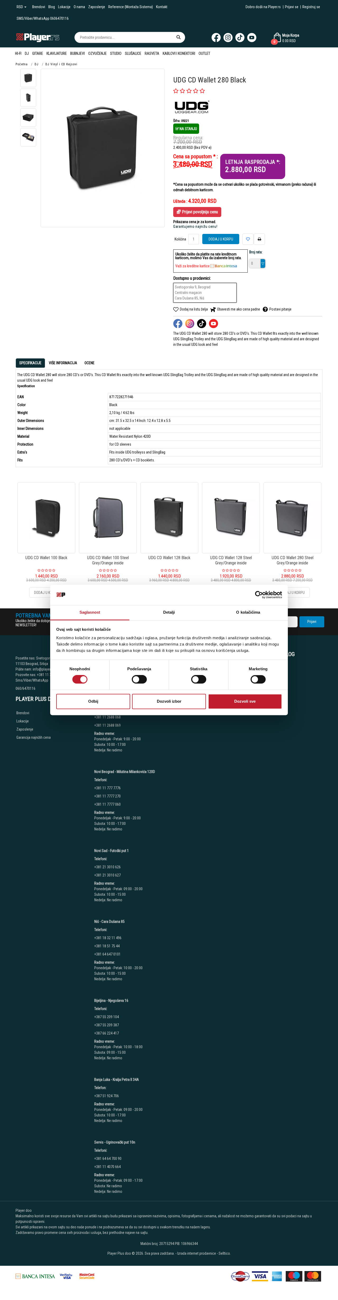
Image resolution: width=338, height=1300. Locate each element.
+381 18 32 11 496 (107, 938)
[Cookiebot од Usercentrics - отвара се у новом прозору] (259, 595)
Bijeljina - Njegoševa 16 (111, 1000)
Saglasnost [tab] (89, 612)
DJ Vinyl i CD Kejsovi (61, 64)
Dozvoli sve (245, 701)
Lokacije (64, 7)
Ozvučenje (97, 53)
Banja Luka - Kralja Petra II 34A (116, 1079)
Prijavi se (291, 7)
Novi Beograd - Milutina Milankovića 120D (124, 772)
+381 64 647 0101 (107, 954)
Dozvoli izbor (169, 701)
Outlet (204, 53)
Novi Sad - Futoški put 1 (111, 851)
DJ (27, 53)
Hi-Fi (18, 53)
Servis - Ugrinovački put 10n (114, 1142)
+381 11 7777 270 (107, 796)
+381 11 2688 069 (107, 725)
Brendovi (38, 7)
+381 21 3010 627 (107, 875)
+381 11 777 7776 (107, 788)
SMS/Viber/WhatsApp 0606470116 (43, 18)
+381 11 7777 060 (107, 804)
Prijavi (311, 621)
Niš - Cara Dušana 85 (109, 921)
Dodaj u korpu (221, 239)
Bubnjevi (77, 53)
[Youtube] (252, 37)
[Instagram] (228, 37)
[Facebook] (216, 37)
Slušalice (133, 53)
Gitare (37, 53)
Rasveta (152, 53)
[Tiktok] (240, 37)
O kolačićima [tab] (248, 612)
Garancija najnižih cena (33, 737)
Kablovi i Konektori (179, 53)
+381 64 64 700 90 (107, 1158)
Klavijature (56, 53)
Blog (51, 7)
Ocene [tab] (89, 363)
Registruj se (311, 7)
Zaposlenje (96, 7)
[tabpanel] (169, 418)
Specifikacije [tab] (30, 363)
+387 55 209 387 (106, 1025)
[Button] (178, 37)
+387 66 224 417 (106, 1033)
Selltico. (225, 1253)
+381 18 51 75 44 (107, 946)
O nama (79, 7)
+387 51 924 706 (106, 1096)
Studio (115, 53)
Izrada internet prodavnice (196, 1253)
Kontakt (161, 7)
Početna (22, 64)
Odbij (93, 701)
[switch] (139, 679)
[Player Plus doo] (38, 37)
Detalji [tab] (169, 612)
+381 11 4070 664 (107, 1167)
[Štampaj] (259, 239)
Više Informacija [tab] (63, 363)
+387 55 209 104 (106, 1017)
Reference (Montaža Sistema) (130, 7)
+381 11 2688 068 (107, 717)
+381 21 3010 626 (107, 867)
